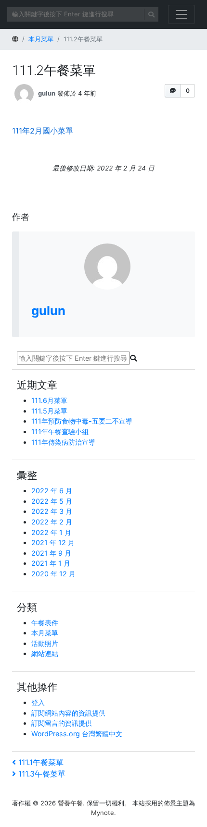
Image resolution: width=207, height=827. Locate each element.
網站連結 (44, 653)
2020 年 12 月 (53, 574)
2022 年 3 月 (51, 511)
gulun (46, 93)
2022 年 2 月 (51, 522)
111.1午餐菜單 (41, 762)
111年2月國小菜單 (42, 130)
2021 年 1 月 (50, 563)
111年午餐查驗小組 (60, 431)
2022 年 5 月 (51, 501)
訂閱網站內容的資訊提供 (68, 713)
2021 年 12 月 (53, 542)
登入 (38, 702)
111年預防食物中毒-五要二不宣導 (81, 421)
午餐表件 (44, 623)
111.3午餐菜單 (41, 773)
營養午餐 (70, 803)
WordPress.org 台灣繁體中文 (76, 734)
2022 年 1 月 (51, 532)
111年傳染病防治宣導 (63, 442)
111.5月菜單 (49, 411)
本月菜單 (44, 633)
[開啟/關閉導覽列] (181, 14)
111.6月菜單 (49, 400)
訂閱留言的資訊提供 (61, 723)
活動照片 (44, 643)
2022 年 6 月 (51, 490)
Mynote (102, 812)
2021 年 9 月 (51, 553)
